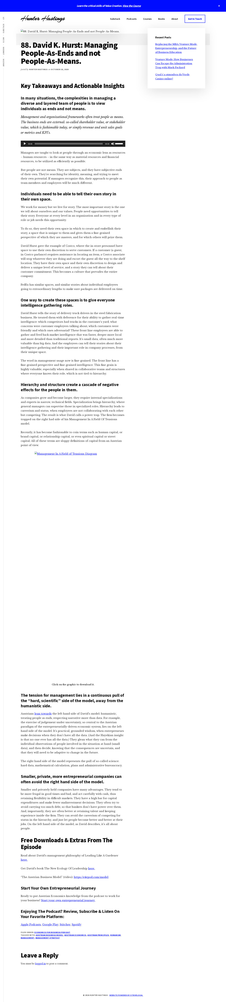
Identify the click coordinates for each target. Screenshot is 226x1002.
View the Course (132, 6)
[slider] (119, 143)
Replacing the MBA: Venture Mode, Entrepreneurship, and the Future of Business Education (176, 48)
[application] (73, 144)
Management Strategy (48, 938)
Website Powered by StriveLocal (126, 995)
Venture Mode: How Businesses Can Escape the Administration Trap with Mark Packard (174, 63)
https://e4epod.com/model (91, 877)
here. (24, 859)
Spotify (76, 924)
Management (27, 938)
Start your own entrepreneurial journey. (68, 900)
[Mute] (112, 143)
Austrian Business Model (49, 935)
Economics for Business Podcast (52, 932)
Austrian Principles (98, 935)
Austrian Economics (75, 935)
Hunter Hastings (43, 18)
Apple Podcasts (31, 924)
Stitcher (65, 924)
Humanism (115, 935)
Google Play (50, 924)
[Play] (24, 143)
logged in (40, 963)
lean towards (43, 713)
